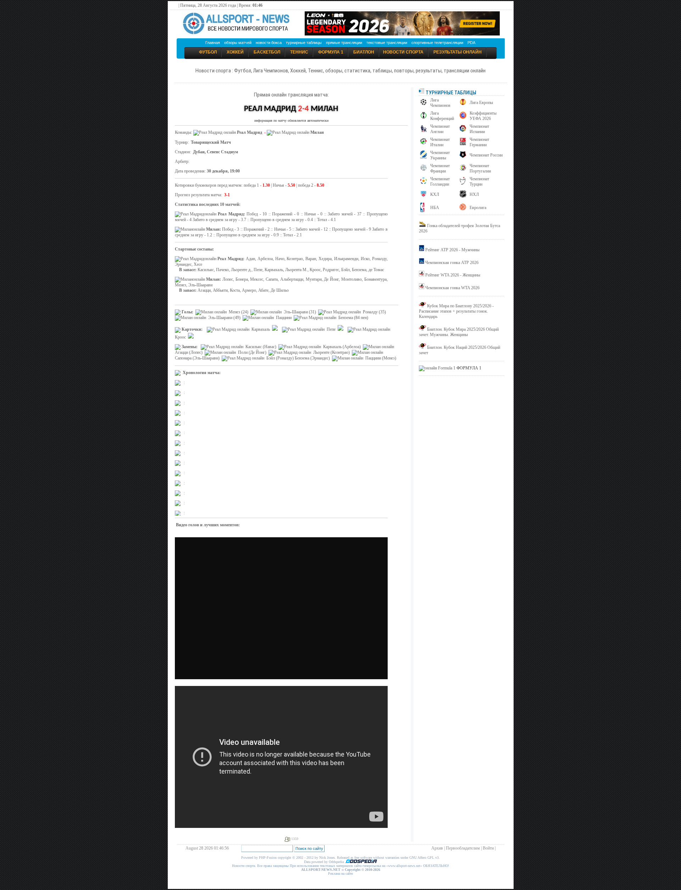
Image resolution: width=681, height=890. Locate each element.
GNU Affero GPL (421, 857)
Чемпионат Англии (440, 129)
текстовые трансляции (386, 42)
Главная (212, 42)
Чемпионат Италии (440, 142)
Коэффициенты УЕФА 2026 (483, 116)
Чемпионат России (486, 155)
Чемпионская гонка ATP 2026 (451, 262)
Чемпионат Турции (479, 181)
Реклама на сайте (340, 873)
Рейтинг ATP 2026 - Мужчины (452, 249)
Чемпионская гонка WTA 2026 (452, 287)
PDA (471, 42)
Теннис (299, 52)
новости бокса (269, 42)
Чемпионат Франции (440, 168)
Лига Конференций (442, 116)
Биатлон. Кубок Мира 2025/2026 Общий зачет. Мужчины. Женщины (459, 332)
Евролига (478, 207)
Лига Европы (481, 102)
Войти (488, 848)
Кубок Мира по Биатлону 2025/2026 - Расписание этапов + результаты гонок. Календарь (456, 311)
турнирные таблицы (304, 42)
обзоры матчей (237, 42)
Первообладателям (463, 848)
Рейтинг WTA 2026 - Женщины (452, 275)
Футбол (208, 52)
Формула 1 (330, 52)
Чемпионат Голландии (440, 181)
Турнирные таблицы (450, 92)
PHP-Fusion (268, 857)
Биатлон (363, 52)
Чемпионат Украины (440, 155)
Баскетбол (267, 52)
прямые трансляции (344, 42)
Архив (437, 848)
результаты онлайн (457, 52)
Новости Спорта (403, 52)
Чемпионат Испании (479, 129)
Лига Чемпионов (440, 103)
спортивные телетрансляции (437, 42)
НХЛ (474, 194)
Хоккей (235, 52)
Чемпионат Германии (479, 142)
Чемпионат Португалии (480, 168)
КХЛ (434, 194)
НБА (434, 207)
